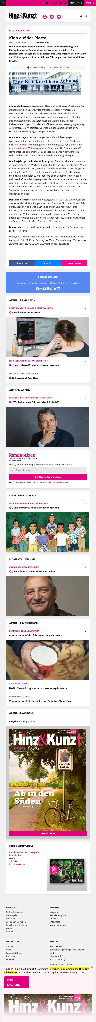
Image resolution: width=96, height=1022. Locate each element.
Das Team (11, 918)
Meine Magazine (52, 17)
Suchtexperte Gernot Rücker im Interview (30, 398)
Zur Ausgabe (48, 833)
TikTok (52, 3)
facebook (60, 3)
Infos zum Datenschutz (58, 482)
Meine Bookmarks (59, 17)
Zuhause (10, 959)
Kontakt (10, 931)
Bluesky (65, 3)
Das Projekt (11, 915)
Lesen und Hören (14, 953)
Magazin (54, 912)
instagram (56, 3)
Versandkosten (19, 864)
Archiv (53, 918)
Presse (9, 928)
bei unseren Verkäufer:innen (70, 972)
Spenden (90, 3)
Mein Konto (45, 17)
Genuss (9, 946)
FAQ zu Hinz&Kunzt (15, 912)
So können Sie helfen (16, 922)
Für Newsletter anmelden (48, 477)
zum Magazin (13, 982)
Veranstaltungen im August (23, 374)
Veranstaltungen (58, 925)
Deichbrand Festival (19, 696)
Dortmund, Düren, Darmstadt (24, 631)
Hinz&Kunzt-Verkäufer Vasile (24, 567)
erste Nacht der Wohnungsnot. (26, 148)
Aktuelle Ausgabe (58, 915)
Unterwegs (11, 956)
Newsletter (76, 3)
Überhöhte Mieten (18, 684)
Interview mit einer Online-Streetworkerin (31, 308)
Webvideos (55, 921)
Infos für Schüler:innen (17, 925)
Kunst (9, 949)
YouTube (47, 3)
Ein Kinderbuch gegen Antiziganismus (28, 361)
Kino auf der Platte (27, 37)
